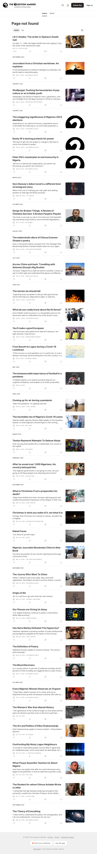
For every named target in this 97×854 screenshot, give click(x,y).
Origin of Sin (19, 593)
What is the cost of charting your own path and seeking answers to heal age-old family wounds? (35, 191)
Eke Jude (28, 425)
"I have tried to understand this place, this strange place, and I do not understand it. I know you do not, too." (37, 815)
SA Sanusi (30, 196)
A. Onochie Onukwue (33, 753)
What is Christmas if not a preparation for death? (35, 493)
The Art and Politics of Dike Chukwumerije (35, 726)
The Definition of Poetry (25, 646)
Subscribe (77, 5)
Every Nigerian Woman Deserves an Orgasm (37, 688)
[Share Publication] (68, 5)
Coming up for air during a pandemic (32, 400)
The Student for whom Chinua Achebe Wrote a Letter (37, 786)
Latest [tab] (16, 30)
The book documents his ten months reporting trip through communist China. (37, 555)
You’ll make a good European (28, 328)
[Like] (14, 78)
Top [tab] (22, 30)
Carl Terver (30, 406)
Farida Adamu (31, 618)
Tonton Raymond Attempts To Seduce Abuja (36, 440)
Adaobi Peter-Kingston (34, 521)
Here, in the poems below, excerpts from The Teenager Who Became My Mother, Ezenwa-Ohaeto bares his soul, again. (37, 245)
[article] (48, 44)
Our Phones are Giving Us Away (30, 609)
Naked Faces (19, 531)
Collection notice (67, 837)
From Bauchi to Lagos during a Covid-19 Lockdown (34, 348)
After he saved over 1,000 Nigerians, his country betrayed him (34, 466)
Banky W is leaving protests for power (33, 138)
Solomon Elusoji (32, 129)
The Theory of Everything (26, 811)
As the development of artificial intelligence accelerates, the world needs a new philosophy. (37, 71)
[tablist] (19, 30)
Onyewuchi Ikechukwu (33, 102)
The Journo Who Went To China (30, 574)
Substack (36, 849)
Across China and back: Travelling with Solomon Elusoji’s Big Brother (34, 266)
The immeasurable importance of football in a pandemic (37, 375)
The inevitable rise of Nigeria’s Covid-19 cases (38, 416)
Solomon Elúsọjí (31, 75)
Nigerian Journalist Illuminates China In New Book (36, 549)
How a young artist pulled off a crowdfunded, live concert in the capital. (37, 445)
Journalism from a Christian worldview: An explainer (36, 65)
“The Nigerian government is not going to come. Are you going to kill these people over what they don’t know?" (36, 471)
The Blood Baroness (24, 665)
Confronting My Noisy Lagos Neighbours (35, 744)
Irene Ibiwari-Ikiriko (33, 337)
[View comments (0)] (30, 51)
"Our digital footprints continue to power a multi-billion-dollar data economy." (35, 614)
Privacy (50, 837)
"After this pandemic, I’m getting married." (30, 403)
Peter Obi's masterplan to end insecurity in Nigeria (36, 159)
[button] (44, 13)
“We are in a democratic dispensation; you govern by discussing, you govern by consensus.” (34, 164)
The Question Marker (34, 249)
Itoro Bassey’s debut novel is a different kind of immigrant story (37, 185)
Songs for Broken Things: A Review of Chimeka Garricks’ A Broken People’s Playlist (37, 212)
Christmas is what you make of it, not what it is (38, 512)
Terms (57, 837)
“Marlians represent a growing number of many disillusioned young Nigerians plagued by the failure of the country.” (37, 632)
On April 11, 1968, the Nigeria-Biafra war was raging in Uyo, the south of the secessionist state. (37, 44)
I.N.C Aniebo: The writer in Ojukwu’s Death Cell (36, 38)
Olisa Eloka (23, 48)
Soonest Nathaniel (33, 599)
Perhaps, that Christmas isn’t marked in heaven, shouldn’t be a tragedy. (37, 517)
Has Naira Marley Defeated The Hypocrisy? (36, 628)
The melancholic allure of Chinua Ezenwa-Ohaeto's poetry (35, 239)
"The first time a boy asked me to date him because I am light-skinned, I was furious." (35, 332)
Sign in (90, 5)
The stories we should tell (26, 291)
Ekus (28, 537)
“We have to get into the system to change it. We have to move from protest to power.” (35, 143)
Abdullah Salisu (32, 276)
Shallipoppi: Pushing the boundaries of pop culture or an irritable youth (36, 92)
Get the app (60, 843)
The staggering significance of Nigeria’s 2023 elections (37, 118)
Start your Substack (42, 843)
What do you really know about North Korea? (37, 309)
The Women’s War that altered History (33, 707)
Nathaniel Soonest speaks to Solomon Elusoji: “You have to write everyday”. (36, 651)
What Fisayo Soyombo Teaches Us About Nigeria (35, 764)
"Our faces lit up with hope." (24, 534)
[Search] (62, 5)
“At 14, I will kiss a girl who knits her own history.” (33, 596)
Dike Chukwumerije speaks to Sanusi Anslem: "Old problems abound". (37, 730)
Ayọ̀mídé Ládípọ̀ (31, 358)
